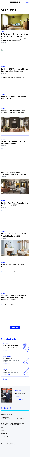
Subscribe (16, 396)
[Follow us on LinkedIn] (2, 408)
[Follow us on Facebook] (8, 408)
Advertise (3, 430)
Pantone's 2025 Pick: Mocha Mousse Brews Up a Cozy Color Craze (14, 70)
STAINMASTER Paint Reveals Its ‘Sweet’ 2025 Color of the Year (13, 111)
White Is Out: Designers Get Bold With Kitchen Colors (13, 142)
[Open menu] (27, 2)
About (2, 427)
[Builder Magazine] (15, 2)
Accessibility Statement (7, 439)
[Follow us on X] (5, 408)
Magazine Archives (18, 399)
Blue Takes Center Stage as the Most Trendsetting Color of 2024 (14, 235)
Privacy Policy (4, 436)
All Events (4, 379)
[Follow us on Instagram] (10, 408)
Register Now (6, 350)
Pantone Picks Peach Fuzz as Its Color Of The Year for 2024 (14, 204)
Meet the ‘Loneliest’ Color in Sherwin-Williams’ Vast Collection (13, 173)
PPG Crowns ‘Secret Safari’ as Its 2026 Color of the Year (14, 35)
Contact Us (4, 433)
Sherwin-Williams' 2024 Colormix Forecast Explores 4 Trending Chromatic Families (13, 297)
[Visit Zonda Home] (8, 444)
